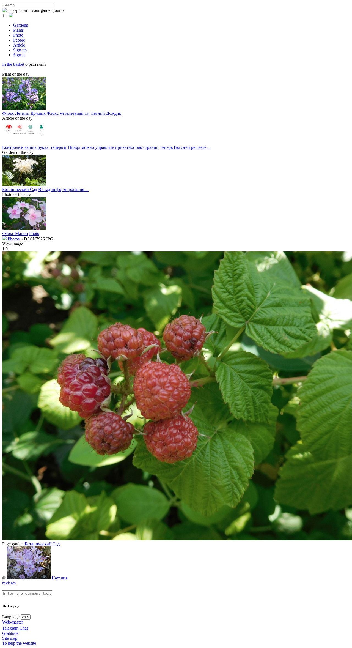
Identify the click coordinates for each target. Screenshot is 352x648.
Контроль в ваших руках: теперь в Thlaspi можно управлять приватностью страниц (80, 147)
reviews (9, 583)
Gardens (20, 25)
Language (11, 616)
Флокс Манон (15, 233)
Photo (18, 35)
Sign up (20, 50)
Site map (9, 638)
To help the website (19, 643)
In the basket (13, 64)
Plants (18, 30)
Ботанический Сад (19, 189)
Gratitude (10, 633)
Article (19, 45)
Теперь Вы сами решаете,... (185, 147)
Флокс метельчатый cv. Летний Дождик (84, 113)
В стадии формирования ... (63, 189)
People (19, 40)
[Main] (5, 239)
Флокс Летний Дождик (24, 113)
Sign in (19, 55)
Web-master (12, 622)
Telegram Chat (15, 628)
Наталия (59, 578)
